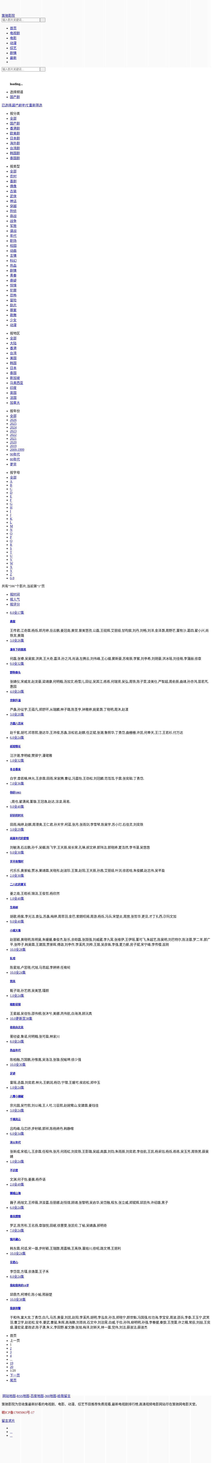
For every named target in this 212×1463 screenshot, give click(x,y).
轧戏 (12, 958)
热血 (13, 265)
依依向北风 (16, 1027)
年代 (13, 236)
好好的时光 (16, 815)
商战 (13, 216)
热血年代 (15, 1050)
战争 (13, 221)
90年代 (15, 454)
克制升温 (15, 700)
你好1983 (15, 792)
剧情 (13, 270)
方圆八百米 (16, 723)
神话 (13, 201)
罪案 (13, 310)
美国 (13, 358)
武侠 (13, 196)
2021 (13, 438)
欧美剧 (15, 133)
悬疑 (13, 280)
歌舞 (13, 315)
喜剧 (13, 181)
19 (11, 1363)
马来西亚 (16, 383)
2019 (13, 446)
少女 (13, 320)
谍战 (13, 231)
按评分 (15, 604)
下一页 (15, 1375)
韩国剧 (15, 153)
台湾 (13, 353)
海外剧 (15, 143)
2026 (13, 420)
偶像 (13, 186)
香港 (13, 348)
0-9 (12, 578)
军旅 (13, 226)
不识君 (14, 1170)
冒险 (13, 300)
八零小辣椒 (16, 1096)
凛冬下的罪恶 (18, 649)
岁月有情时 (16, 861)
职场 (13, 241)
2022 (13, 435)
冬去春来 (15, 769)
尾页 (13, 1380)
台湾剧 (15, 148)
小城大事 (15, 930)
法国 (13, 398)
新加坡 (15, 378)
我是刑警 (15, 1308)
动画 (13, 250)
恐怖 (13, 295)
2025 (13, 423)
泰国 (13, 373)
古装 (13, 191)
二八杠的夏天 (18, 884)
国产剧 (15, 97)
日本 (13, 368)
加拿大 (15, 402)
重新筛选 (35, 105)
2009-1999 (17, 449)
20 (11, 1367)
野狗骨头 (15, 672)
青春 (13, 275)
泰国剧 (15, 158)
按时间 (15, 594)
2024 (13, 427)
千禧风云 (15, 1119)
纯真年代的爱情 (19, 838)
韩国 (13, 363)
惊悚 (13, 285)
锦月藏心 (15, 1239)
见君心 (14, 1262)
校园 (13, 245)
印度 (13, 388)
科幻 (13, 260)
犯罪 (13, 290)
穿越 (13, 206)
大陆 (13, 343)
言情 (13, 255)
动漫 (13, 325)
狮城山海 (15, 1193)
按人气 (15, 599)
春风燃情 (15, 1216)
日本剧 (15, 138)
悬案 (12, 621)
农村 (13, 176)
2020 (13, 442)
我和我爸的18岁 (19, 1285)
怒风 (12, 981)
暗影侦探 (15, 1004)
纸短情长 (15, 746)
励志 (13, 305)
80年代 (15, 459)
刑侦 (13, 211)
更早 (13, 464)
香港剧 (15, 128)
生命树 (14, 907)
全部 (13, 118)
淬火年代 (15, 1142)
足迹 (12, 1073)
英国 (13, 393)
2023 (13, 431)
